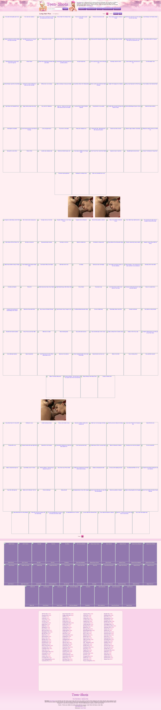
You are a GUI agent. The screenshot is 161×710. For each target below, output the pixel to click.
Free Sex (100, 8)
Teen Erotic (66, 584)
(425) (68, 654)
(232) (46, 624)
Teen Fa (53, 562)
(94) (87, 636)
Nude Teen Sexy (122, 584)
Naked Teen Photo (150, 562)
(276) (67, 632)
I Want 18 (32, 605)
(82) (46, 638)
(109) (66, 633)
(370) (67, 660)
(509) (66, 648)
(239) (45, 621)
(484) (87, 621)
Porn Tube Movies (77, 698)
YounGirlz (87, 605)
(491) (47, 648)
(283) (88, 626)
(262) (110, 626)
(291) (67, 639)
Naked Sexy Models (136, 562)
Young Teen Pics (53, 584)
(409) (88, 653)
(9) (107, 654)
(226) (45, 626)
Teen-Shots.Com (79, 705)
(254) (67, 636)
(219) (67, 657)
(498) (67, 651)
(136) (68, 656)
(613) (67, 621)
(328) (108, 613)
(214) (88, 647)
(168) (109, 621)
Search (65, 9)
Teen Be (39, 562)
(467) (67, 627)
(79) (108, 656)
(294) (108, 641)
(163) (46, 636)
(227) (47, 630)
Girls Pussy (11, 584)
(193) (48, 659)
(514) (66, 641)
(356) (109, 635)
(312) (87, 657)
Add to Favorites (92, 8)
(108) (87, 616)
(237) (46, 641)
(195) (46, 623)
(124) (67, 659)
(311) (108, 657)
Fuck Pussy (46, 605)
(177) (88, 623)
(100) (108, 618)
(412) (46, 656)
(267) (108, 659)
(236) (109, 632)
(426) (108, 647)
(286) (108, 615)
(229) (46, 639)
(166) (108, 651)
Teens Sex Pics (80, 584)
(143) (46, 654)
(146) (46, 647)
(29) (46, 644)
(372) (67, 624)
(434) (67, 650)
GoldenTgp (38, 584)
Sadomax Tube (85, 698)
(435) (87, 645)
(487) (87, 618)
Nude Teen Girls (25, 584)
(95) (87, 651)
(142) (87, 635)
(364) (45, 650)
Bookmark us (89, 5)
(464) (67, 629)
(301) (47, 651)
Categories (81, 8)
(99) (108, 630)
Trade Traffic (83, 707)
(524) (109, 627)
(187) (46, 635)
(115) (87, 641)
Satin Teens (129, 605)
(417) (67, 618)
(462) (87, 633)
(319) (46, 653)
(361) (67, 645)
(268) (86, 654)
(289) (108, 645)
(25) (108, 619)
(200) (108, 623)
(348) (88, 639)
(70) (109, 624)
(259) (67, 642)
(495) (88, 619)
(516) (47, 660)
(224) (66, 616)
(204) (88, 629)
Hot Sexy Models (74, 605)
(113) (108, 644)
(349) (88, 613)
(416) (88, 656)
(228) (46, 627)
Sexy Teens (59, 605)
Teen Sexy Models (80, 562)
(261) (109, 633)
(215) (46, 613)
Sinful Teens (11, 562)
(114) (88, 624)
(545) (67, 619)
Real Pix (94, 584)
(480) (67, 653)
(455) (108, 616)
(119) (46, 629)
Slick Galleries (101, 605)
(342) (87, 638)
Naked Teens (122, 562)
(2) (108, 642)
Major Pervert (150, 584)
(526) (68, 623)
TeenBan (66, 562)
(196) (47, 632)
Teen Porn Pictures (108, 584)
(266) (67, 630)
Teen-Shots (81, 695)
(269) (68, 635)
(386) (88, 642)
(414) (87, 659)
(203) (108, 638)
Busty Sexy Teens (94, 562)
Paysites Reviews (108, 8)
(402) (47, 657)
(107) (45, 618)
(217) (45, 616)
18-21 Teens (25, 562)
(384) (68, 613)
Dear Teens (108, 562)
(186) (47, 645)
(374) (66, 626)
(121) (108, 629)
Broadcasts (117, 8)
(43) (66, 638)
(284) (109, 650)
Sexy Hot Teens (115, 605)
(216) (46, 615)
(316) (67, 644)
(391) (89, 630)
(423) (68, 615)
